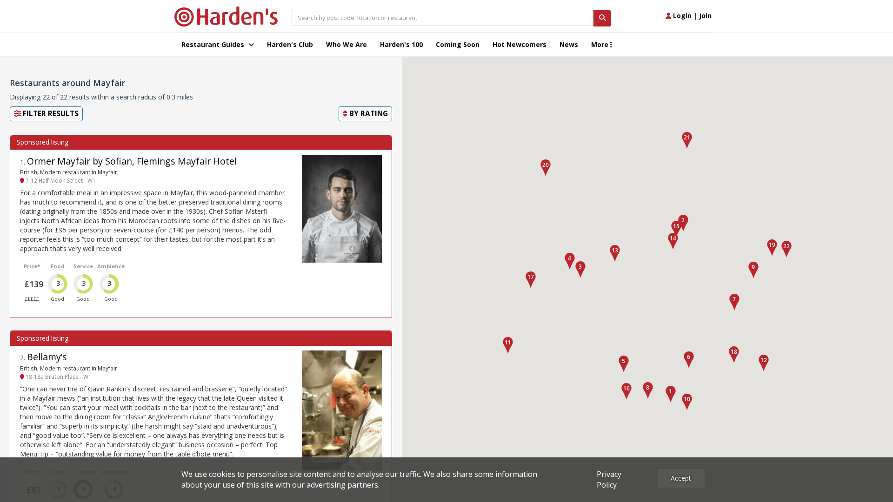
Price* (32, 266)
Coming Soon (458, 44)
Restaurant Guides (213, 44)
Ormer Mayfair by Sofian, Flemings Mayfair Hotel (132, 161)
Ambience (111, 266)
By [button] (367, 114)
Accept (681, 478)
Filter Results (50, 114)
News (569, 44)
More (600, 44)
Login (681, 15)
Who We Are (346, 44)
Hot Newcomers (519, 44)
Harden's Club (290, 44)
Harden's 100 (401, 44)
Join (705, 15)
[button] (670, 394)
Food (58, 266)
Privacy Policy (609, 479)
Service (83, 266)
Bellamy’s (47, 356)
